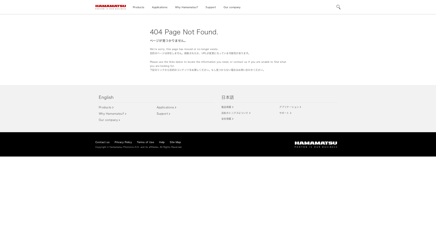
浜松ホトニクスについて (234, 112)
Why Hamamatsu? (111, 113)
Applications (165, 107)
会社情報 (226, 118)
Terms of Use (145, 142)
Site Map (175, 142)
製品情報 (226, 106)
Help (162, 142)
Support (162, 113)
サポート (284, 112)
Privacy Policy (123, 142)
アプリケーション (289, 106)
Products (105, 107)
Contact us (102, 142)
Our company (108, 120)
